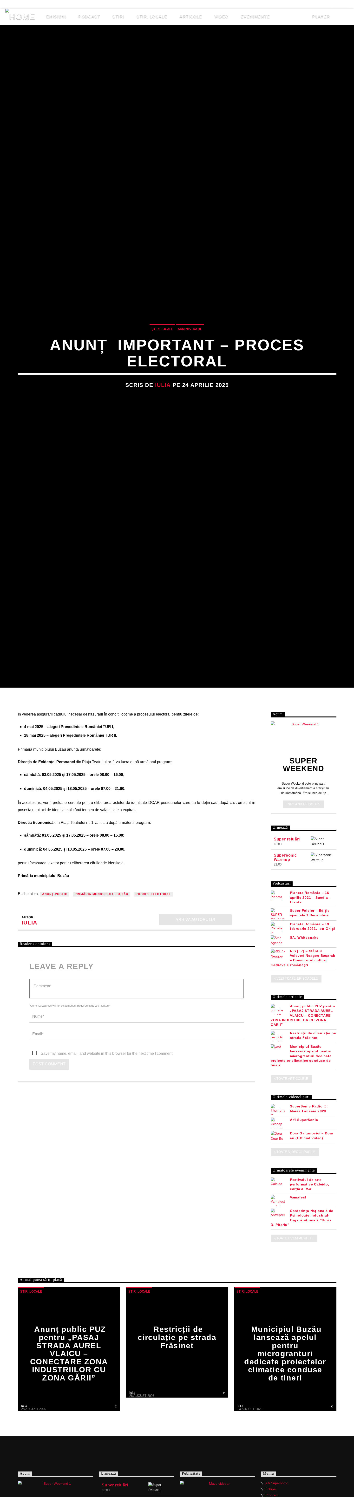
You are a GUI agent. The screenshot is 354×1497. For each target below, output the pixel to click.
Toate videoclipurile (296, 1152)
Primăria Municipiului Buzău (101, 894)
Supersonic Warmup (285, 857)
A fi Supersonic (24, 4)
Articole (191, 17)
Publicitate (120, 4)
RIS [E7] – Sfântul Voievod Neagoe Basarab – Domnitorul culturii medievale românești (303, 958)
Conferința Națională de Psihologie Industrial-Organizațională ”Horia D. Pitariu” (302, 1218)
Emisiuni (56, 17)
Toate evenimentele (295, 1238)
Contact (151, 4)
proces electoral (153, 894)
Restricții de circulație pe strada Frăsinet (313, 1035)
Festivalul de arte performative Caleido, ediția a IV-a (309, 1184)
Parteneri (87, 4)
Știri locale (152, 17)
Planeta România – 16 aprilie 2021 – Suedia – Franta (310, 897)
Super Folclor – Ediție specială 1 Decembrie (310, 913)
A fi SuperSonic (304, 1120)
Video (222, 17)
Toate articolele (292, 1078)
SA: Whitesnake (304, 937)
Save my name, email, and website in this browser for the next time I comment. (107, 1053)
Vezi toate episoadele (297, 978)
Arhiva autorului (195, 920)
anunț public (54, 894)
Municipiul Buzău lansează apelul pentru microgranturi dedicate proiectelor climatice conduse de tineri (301, 1056)
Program (272, 1495)
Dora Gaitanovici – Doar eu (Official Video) (311, 1135)
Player (320, 17)
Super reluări (287, 839)
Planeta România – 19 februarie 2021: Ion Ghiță (312, 926)
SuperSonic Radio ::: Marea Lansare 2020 (309, 1108)
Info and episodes (303, 804)
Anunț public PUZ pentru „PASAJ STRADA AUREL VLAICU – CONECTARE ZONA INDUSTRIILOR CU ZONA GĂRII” (303, 1015)
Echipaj (59, 4)
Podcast (89, 17)
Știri (118, 17)
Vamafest (298, 1197)
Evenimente (255, 17)
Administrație (190, 329)
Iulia (163, 385)
